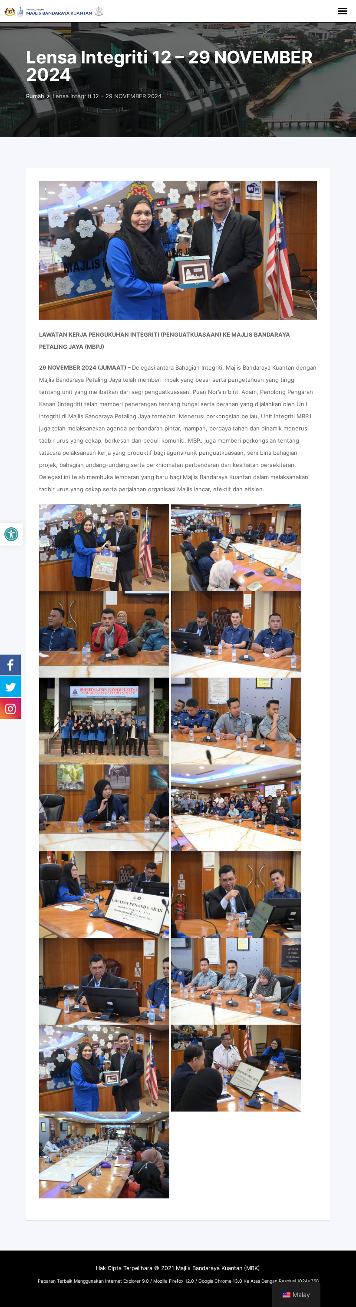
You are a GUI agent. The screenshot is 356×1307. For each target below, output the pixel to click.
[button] (11, 534)
